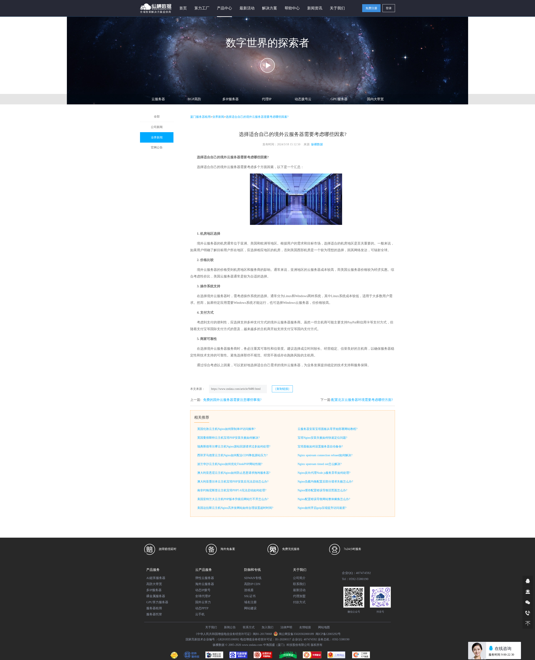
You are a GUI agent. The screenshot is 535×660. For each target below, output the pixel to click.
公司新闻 (157, 127)
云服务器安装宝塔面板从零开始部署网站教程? (327, 429)
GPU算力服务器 (157, 602)
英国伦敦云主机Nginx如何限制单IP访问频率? (226, 429)
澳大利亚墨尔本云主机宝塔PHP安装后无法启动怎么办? (232, 481)
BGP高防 (194, 99)
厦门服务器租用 (200, 116)
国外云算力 (203, 602)
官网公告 (157, 147)
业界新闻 (157, 137)
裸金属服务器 (155, 596)
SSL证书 (250, 596)
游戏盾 (248, 590)
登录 (389, 8)
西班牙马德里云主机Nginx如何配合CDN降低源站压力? (232, 455)
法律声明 (286, 627)
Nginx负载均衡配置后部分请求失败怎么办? (325, 481)
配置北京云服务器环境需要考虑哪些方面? (362, 400)
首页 (183, 8)
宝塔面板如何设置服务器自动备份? (320, 446)
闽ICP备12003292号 (328, 634)
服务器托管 (154, 614)
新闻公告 (230, 627)
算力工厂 (201, 8)
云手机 (200, 614)
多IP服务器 (230, 99)
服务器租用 (154, 608)
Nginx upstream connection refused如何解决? (325, 455)
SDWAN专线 (252, 578)
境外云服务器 (230, 157)
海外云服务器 (204, 584)
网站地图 (324, 627)
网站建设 (250, 608)
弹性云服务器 (204, 578)
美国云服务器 (351, 269)
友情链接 (305, 627)
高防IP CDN (252, 584)
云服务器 (158, 99)
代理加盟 (299, 596)
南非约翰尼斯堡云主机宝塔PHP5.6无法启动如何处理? (231, 490)
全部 (157, 116)
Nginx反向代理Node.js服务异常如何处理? (324, 472)
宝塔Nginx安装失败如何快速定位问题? (322, 437)
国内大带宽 (375, 99)
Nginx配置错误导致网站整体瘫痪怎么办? (324, 499)
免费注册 (371, 8)
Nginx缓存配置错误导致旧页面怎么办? (322, 490)
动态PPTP (201, 608)
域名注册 (250, 602)
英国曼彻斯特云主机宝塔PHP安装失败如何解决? (228, 437)
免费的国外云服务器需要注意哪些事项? (232, 400)
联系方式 (249, 627)
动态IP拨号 (202, 590)
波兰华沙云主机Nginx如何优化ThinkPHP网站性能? (229, 464)
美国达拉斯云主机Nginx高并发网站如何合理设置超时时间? (235, 507)
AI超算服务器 (155, 578)
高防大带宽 (154, 584)
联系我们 (299, 584)
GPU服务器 (339, 99)
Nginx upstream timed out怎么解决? (319, 464)
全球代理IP (202, 596)
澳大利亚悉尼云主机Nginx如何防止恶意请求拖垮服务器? (233, 472)
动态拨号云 (303, 99)
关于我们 (211, 627)
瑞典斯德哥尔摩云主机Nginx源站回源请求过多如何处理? (233, 446)
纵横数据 (317, 144)
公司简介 (299, 578)
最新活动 (247, 8)
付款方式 (299, 602)
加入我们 (267, 627)
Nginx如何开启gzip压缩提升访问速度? (322, 507)
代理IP (266, 99)
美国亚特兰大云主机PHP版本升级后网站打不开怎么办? (232, 499)
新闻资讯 (314, 8)
